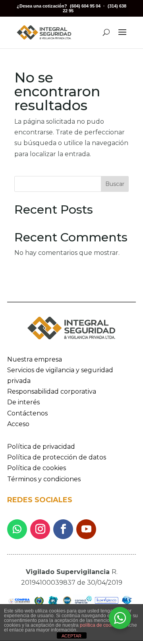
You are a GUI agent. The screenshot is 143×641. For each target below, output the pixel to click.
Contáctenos (27, 413)
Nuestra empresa (34, 359)
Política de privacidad (41, 446)
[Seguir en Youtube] (86, 529)
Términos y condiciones (44, 479)
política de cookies (100, 625)
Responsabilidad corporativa (51, 391)
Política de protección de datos (56, 457)
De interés (23, 402)
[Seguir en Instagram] (40, 529)
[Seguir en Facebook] (63, 529)
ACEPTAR (71, 635)
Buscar (114, 184)
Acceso (18, 424)
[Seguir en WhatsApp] (17, 529)
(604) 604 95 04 (85, 6)
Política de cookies (36, 468)
